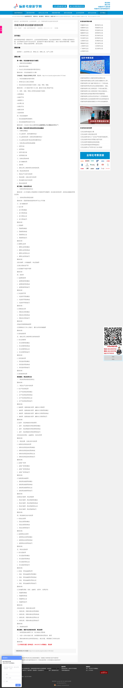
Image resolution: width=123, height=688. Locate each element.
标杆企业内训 (92, 13)
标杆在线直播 (68, 13)
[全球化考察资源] (94, 170)
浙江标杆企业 (99, 43)
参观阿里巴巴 (28, 16)
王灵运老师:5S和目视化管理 (88, 134)
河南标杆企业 (99, 27)
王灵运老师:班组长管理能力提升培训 (91, 139)
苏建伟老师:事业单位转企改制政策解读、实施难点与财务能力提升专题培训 (38, 658)
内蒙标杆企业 (84, 27)
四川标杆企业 (99, 35)
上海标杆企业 (84, 46)
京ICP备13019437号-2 (61, 683)
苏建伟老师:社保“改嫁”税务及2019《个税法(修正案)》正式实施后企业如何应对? (40, 660)
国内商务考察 (31, 13)
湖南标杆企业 (84, 43)
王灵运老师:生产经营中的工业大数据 (91, 147)
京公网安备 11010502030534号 (62, 685)
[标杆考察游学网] (32, 7)
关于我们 (103, 13)
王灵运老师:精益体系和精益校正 (89, 144)
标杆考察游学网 (24, 21)
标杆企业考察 (68, 681)
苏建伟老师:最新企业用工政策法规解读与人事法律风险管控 (98, 80)
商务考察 (47, 670)
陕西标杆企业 (84, 30)
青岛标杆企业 (84, 35)
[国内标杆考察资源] (94, 74)
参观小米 (53, 16)
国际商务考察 (56, 13)
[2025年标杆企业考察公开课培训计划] (94, 124)
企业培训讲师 (80, 13)
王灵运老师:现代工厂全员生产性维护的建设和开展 (95, 137)
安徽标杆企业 (84, 25)
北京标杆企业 (99, 48)
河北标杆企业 (99, 30)
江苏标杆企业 (99, 46)
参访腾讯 (41, 16)
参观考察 (54, 681)
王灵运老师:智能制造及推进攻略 (89, 142)
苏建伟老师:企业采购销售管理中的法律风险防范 (94, 99)
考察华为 (35, 16)
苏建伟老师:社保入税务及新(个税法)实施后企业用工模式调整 (98, 91)
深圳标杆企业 (99, 33)
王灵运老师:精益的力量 (87, 131)
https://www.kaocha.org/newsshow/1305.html (41, 651)
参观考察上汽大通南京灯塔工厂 (48, 125)
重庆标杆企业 (99, 25)
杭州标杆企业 (99, 38)
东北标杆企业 (84, 38)
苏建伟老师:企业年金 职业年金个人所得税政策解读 (95, 96)
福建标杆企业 (84, 33)
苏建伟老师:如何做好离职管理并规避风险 (92, 93)
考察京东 (47, 16)
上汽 (39, 21)
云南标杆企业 (84, 40)
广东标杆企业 (84, 48)
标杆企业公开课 (43, 13)
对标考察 (54, 668)
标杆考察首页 (18, 13)
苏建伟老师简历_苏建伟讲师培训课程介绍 (92, 78)
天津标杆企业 (99, 40)
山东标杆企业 (84, 51)
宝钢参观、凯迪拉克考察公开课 (26, 75)
